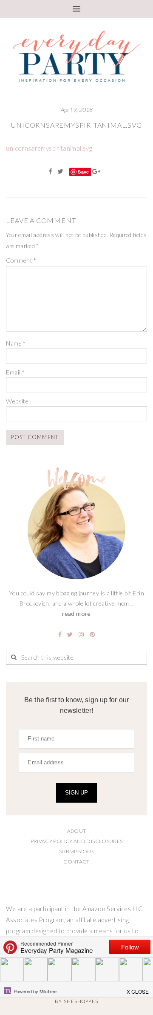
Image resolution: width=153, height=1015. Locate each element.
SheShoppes (81, 1001)
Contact (76, 861)
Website (17, 401)
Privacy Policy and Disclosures (77, 841)
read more (76, 613)
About (76, 831)
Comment (21, 260)
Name (16, 343)
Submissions (76, 851)
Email (15, 372)
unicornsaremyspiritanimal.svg (76, 125)
